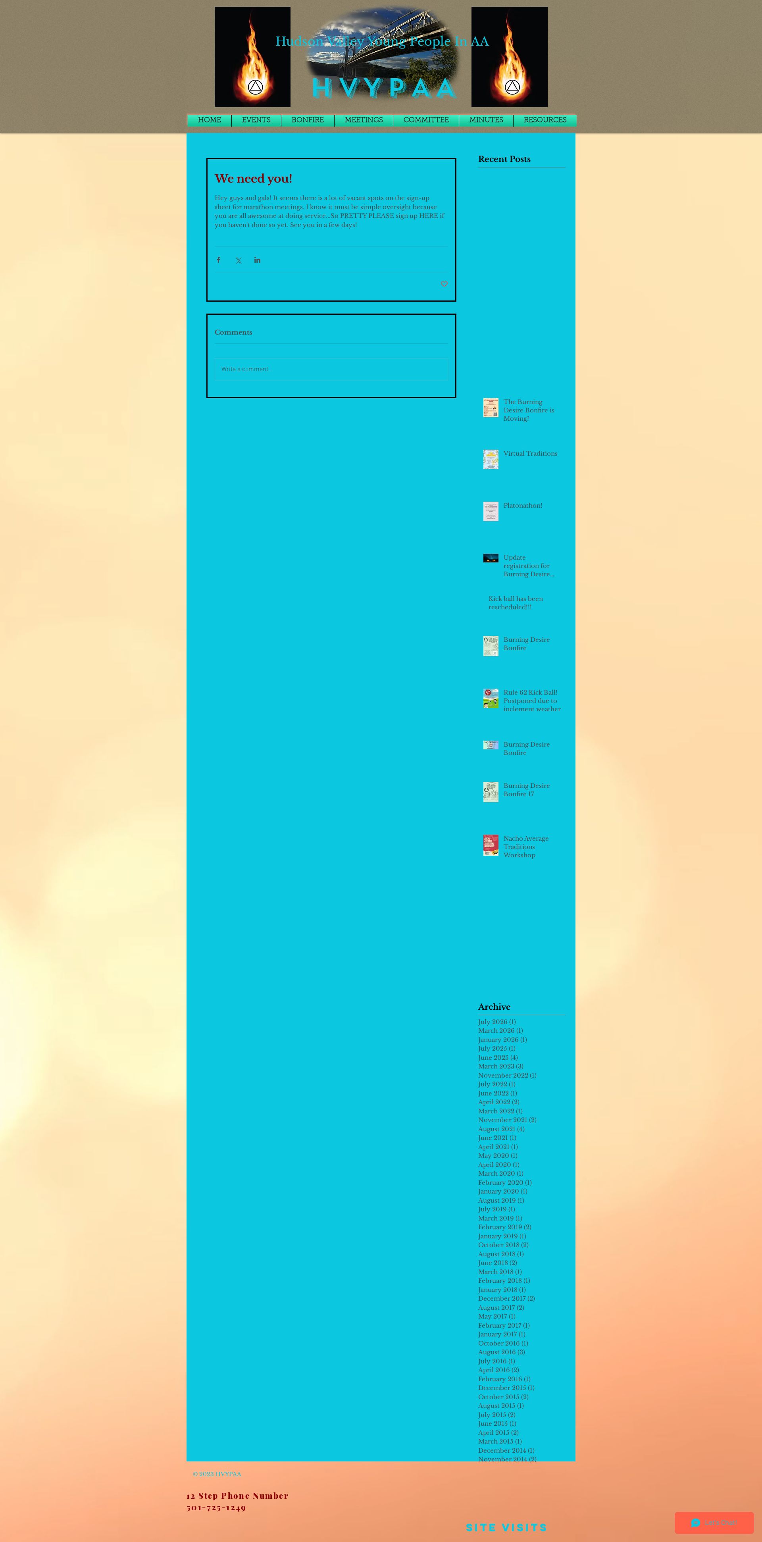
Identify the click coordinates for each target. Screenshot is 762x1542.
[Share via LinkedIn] (257, 260)
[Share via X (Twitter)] (238, 260)
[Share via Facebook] (218, 260)
